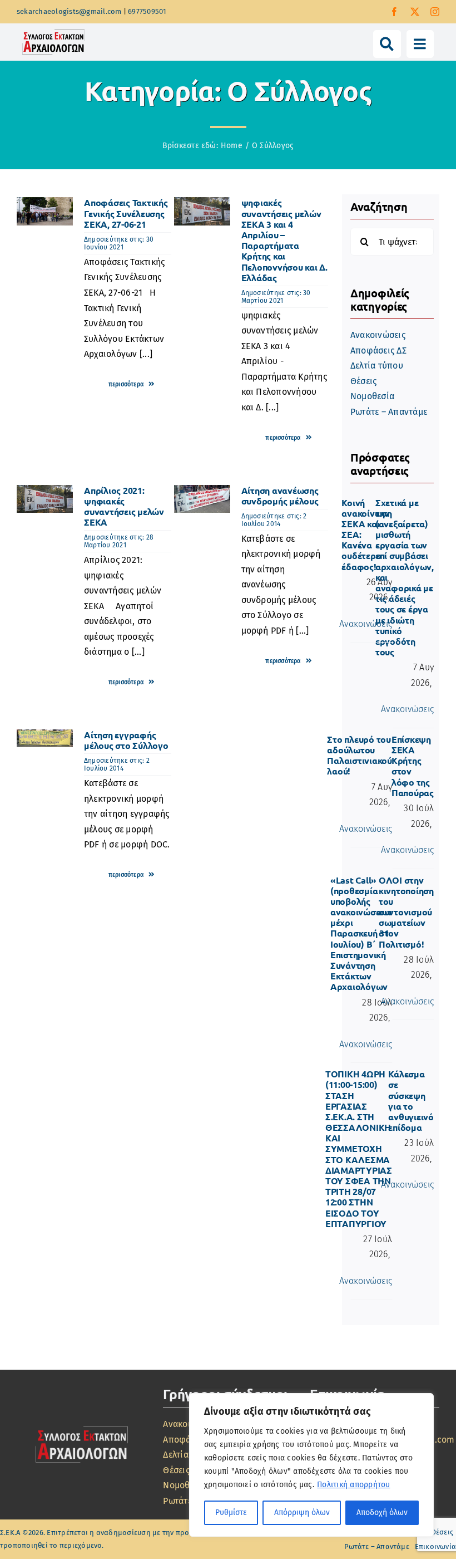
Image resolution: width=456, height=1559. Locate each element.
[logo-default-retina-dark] (82, 1425)
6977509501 (147, 11)
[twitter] (414, 11)
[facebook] (394, 11)
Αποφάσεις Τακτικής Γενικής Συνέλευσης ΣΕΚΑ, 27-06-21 (126, 213)
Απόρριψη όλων (302, 1512)
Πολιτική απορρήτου (353, 1484)
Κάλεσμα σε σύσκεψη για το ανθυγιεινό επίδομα (411, 1100)
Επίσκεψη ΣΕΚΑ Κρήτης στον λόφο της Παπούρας (412, 765)
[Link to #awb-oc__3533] (420, 43)
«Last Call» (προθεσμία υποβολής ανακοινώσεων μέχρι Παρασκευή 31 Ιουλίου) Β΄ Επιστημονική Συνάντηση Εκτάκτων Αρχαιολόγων (361, 933)
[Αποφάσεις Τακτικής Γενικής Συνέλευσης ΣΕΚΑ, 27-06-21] (45, 204)
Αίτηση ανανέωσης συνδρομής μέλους (280, 495)
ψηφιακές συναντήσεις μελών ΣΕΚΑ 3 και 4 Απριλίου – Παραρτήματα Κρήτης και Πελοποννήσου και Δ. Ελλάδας (284, 240)
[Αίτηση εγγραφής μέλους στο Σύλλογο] (45, 737)
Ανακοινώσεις (365, 624)
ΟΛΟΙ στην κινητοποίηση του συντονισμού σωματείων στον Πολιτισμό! (406, 912)
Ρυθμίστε (231, 1512)
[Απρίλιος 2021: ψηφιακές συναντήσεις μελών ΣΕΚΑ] (45, 492)
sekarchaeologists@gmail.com (69, 11)
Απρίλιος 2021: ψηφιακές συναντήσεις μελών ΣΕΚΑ (124, 506)
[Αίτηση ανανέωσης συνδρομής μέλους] (202, 492)
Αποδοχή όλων (382, 1512)
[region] (311, 1465)
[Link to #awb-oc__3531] (386, 43)
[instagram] (434, 11)
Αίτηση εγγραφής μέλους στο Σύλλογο (126, 740)
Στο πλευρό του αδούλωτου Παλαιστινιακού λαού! (359, 755)
